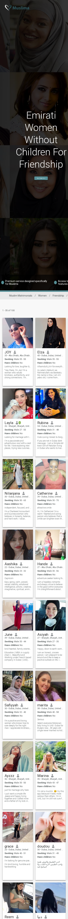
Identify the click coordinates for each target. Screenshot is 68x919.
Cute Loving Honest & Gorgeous (50, 437)
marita (42, 705)
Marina (43, 776)
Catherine (45, 493)
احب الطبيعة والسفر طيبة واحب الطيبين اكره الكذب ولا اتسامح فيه (49, 864)
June (8, 634)
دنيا (39, 917)
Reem (9, 917)
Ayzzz (9, 776)
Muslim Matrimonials (20, 295)
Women (42, 295)
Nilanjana (12, 493)
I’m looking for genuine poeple (18, 860)
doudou (43, 846)
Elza (40, 352)
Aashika (11, 564)
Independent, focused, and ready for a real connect (18, 507)
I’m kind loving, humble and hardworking (17, 865)
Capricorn (9, 578)
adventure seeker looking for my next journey (50, 578)
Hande (42, 564)
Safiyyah (11, 705)
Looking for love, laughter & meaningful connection (18, 366)
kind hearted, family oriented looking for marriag (18, 649)
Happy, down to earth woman (50, 649)
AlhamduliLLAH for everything (50, 366)
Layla (9, 423)
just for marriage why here (17, 790)
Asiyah (42, 634)
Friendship (58, 295)
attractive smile (44, 507)
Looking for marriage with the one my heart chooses (18, 437)
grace (9, 846)
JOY (8, 352)
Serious (40, 719)
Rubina (42, 423)
